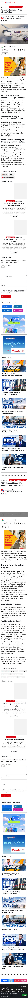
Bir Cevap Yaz (6, 257)
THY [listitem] (3, 677)
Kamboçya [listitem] (22, 671)
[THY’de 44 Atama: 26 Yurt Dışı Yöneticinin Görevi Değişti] (14, 387)
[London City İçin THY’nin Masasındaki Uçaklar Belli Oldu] (14, 406)
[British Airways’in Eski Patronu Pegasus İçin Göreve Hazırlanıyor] (14, 369)
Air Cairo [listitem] (4, 174)
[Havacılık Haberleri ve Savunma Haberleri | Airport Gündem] (10, 2)
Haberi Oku (14, 216)
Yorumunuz (8, 265)
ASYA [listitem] (3, 671)
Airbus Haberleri (10, 201)
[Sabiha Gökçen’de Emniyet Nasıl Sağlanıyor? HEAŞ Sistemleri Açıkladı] (14, 444)
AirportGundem (9, 16)
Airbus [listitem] (11, 174)
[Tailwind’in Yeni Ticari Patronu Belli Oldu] (14, 462)
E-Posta (3, 285)
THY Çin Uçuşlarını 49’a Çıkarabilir (14, 739)
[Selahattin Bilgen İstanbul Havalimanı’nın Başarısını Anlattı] (14, 425)
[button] (22, 7)
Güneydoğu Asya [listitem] (12, 671)
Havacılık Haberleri (10, 701)
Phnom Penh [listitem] (5, 674)
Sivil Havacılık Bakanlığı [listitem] (8, 177)
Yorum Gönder (6, 296)
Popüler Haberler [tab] (6, 357)
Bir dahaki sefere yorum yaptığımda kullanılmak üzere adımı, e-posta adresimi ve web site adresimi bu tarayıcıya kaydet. (14, 291)
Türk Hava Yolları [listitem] (12, 677)
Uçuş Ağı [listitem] (21, 677)
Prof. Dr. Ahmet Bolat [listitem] (16, 674)
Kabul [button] (25, 995)
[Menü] (2, 2)
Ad (1, 279)
